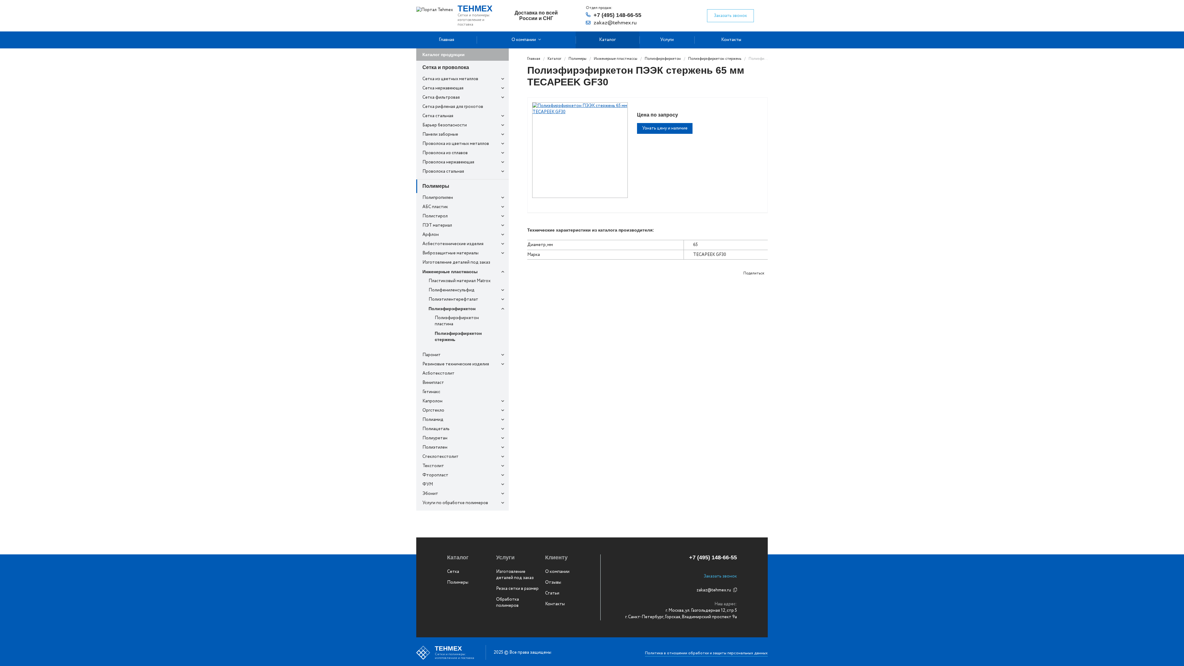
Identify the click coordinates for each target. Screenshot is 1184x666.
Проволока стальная (443, 171)
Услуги (667, 39)
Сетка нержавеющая (442, 88)
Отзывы (553, 582)
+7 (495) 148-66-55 (617, 15)
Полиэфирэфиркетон (452, 308)
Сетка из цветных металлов (450, 79)
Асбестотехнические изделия (452, 244)
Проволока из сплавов (445, 153)
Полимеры (435, 186)
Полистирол (435, 216)
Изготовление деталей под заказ (456, 262)
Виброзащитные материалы (450, 253)
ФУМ (427, 484)
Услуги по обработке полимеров (455, 503)
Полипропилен (437, 198)
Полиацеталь (436, 429)
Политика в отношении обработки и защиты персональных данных (706, 653)
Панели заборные (440, 134)
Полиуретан (434, 438)
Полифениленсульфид (452, 290)
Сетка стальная (437, 116)
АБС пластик (435, 207)
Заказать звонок (730, 16)
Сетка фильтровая (441, 97)
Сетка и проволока (445, 67)
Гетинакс (431, 392)
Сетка (453, 572)
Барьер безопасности (444, 125)
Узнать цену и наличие (665, 128)
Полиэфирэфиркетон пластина (457, 321)
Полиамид (432, 420)
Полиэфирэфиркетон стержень (458, 336)
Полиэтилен (434, 447)
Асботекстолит (438, 373)
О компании (524, 39)
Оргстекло (433, 410)
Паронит (431, 355)
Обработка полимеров (507, 602)
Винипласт (433, 383)
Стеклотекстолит (440, 457)
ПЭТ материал (437, 225)
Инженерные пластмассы (450, 271)
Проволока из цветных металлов (455, 144)
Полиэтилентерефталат (453, 299)
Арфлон (430, 235)
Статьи (552, 593)
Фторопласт (435, 475)
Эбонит (430, 494)
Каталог (607, 39)
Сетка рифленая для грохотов (452, 107)
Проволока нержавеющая (448, 162)
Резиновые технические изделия (455, 364)
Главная (446, 39)
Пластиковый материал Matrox (460, 281)
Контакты (731, 39)
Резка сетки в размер (517, 589)
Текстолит (433, 466)
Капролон (432, 401)
